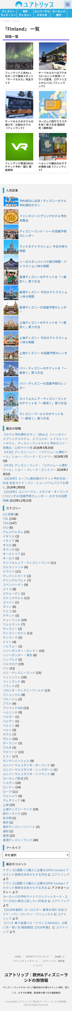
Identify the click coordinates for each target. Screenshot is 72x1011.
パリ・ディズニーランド (19, 672)
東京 (6, 822)
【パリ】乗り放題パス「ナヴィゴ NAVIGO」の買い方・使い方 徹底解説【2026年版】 (35, 925)
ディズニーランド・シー (8, 13)
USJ (5, 527)
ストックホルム (13, 598)
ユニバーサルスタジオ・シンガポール (28, 769)
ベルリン (9, 725)
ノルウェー (10, 646)
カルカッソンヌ (13, 567)
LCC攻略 (8, 514)
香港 (6, 835)
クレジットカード (14, 576)
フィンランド (11, 681)
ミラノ (7, 756)
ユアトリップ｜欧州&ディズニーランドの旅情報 (36, 977)
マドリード (10, 752)
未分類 (7, 818)
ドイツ (7, 642)
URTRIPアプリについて (37, 956)
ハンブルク (10, 659)
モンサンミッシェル (16, 760)
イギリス (9, 536)
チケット (9, 615)
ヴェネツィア (11, 800)
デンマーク (10, 637)
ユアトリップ (60, 874)
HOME (18, 956)
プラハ (7, 703)
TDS (6, 523)
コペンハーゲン (13, 584)
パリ (6, 668)
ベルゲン (9, 721)
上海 (6, 804)
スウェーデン (11, 593)
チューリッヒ (11, 620)
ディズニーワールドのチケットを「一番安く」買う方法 (41, 416)
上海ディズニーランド (17, 809)
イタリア (8, 540)
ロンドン (9, 787)
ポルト (7, 738)
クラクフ (9, 571)
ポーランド (10, 743)
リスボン (9, 782)
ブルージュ (10, 699)
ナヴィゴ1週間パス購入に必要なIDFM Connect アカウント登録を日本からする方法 (36, 872)
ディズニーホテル (14, 633)
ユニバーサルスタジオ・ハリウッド (26, 774)
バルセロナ (10, 664)
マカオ (7, 747)
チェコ (7, 611)
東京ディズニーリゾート (19, 826)
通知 (6, 831)
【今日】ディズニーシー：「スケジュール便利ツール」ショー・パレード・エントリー (35, 454)
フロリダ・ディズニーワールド (23, 690)
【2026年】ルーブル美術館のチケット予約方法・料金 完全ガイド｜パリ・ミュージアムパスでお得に (35, 482)
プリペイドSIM (13, 708)
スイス (7, 589)
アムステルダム (13, 532)
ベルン (7, 730)
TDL (5, 518)
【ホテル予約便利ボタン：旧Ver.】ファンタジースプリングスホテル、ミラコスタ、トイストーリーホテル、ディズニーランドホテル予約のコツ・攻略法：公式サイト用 (35, 441)
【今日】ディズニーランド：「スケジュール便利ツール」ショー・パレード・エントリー (35, 467)
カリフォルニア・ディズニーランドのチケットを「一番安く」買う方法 (43, 400)
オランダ (9, 549)
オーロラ (9, 558)
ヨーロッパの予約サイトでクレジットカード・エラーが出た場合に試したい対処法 (35, 898)
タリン (7, 606)
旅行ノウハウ (11, 813)
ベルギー (9, 716)
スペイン (8, 602)
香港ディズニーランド (17, 840)
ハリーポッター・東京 (17, 655)
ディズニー (10, 628)
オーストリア (11, 554)
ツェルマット (11, 624)
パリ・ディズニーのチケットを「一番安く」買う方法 (42, 370)
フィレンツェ (11, 677)
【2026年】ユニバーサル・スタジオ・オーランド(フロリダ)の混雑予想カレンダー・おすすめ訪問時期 (35, 496)
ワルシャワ (10, 796)
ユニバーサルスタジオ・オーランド (26, 765)
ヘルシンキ (10, 712)
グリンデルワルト (14, 580)
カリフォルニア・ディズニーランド (26, 562)
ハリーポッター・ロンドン (20, 650)
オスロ (7, 545)
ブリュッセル (11, 694)
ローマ (7, 791)
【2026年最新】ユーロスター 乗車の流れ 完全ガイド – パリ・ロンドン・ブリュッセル (35, 911)
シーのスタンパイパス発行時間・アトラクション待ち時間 (43, 263)
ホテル (7, 734)
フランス (9, 686)
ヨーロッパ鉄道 (13, 778)
